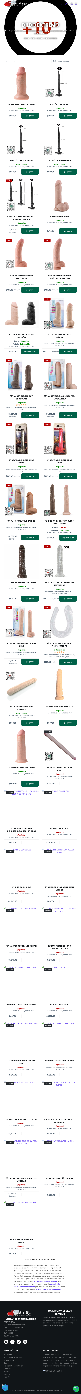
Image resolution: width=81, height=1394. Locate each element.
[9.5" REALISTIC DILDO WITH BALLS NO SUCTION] (59, 1098)
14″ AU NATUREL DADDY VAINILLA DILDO (21, 644)
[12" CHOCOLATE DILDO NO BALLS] (21, 561)
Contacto (7, 1369)
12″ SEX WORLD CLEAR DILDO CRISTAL (21, 461)
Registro (7, 1377)
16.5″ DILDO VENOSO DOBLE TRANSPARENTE (59, 644)
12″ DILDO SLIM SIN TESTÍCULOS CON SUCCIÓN (59, 522)
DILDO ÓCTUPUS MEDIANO (21, 160)
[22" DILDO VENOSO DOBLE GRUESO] (21, 1218)
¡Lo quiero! (68, 784)
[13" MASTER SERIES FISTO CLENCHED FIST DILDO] (59, 924)
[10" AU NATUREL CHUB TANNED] (21, 499)
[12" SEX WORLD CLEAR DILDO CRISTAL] (21, 438)
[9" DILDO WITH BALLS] (59, 195)
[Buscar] (61, 4)
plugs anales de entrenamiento (45, 1281)
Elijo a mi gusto (30, 351)
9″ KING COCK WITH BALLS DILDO (21, 1119)
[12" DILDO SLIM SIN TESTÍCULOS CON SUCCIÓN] (59, 499)
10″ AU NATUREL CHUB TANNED (21, 521)
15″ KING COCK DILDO (59, 1004)
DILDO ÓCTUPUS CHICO (59, 104)
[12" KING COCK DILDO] (21, 865)
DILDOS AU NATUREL (67, 343)
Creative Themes (44, 1390)
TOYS (32, 110)
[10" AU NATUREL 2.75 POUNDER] (59, 1157)
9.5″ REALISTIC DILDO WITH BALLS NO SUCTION (59, 1121)
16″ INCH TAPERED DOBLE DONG (59, 1061)
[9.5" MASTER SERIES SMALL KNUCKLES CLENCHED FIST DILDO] (21, 807)
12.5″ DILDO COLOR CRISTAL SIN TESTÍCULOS (59, 584)
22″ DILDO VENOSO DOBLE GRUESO (21, 1241)
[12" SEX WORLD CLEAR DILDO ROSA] (59, 438)
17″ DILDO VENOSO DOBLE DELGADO (21, 708)
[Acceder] (66, 4)
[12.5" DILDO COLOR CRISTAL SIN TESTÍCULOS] (59, 561)
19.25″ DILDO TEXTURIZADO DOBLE (59, 769)
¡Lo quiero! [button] (30, 116)
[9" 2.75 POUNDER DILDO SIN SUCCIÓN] (21, 313)
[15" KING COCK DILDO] (59, 983)
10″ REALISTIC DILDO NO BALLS (21, 104)
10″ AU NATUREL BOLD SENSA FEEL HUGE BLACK (21, 1179)
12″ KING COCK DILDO (21, 887)
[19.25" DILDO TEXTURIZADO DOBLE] (59, 746)
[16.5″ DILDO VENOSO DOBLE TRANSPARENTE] (59, 622)
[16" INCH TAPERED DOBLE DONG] (59, 1039)
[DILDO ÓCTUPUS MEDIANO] (21, 139)
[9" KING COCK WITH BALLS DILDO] (21, 1098)
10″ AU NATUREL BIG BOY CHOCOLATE (21, 397)
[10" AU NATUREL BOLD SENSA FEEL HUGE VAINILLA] (59, 375)
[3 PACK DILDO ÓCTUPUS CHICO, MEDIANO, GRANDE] (21, 195)
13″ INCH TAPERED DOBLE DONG (21, 1004)
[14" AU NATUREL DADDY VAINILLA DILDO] (21, 622)
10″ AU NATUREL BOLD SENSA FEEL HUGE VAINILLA (59, 397)
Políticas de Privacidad (13, 1357)
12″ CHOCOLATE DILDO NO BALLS (21, 582)
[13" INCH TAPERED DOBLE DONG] (21, 983)
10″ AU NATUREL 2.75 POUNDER (59, 1178)
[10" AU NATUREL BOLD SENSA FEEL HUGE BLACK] (21, 1157)
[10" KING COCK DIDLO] (59, 807)
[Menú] (76, 4)
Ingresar (7, 1374)
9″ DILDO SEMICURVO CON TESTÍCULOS (21, 277)
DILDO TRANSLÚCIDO (24, 469)
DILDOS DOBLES (54, 657)
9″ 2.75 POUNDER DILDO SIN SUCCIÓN (21, 336)
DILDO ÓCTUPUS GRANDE (59, 160)
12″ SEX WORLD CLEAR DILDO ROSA (59, 461)
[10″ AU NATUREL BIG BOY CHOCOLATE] (21, 375)
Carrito (7, 1363)
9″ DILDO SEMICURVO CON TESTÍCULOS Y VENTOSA (60, 277)
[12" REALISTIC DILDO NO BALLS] (21, 746)
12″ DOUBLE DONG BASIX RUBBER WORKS (59, 888)
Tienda (6, 1371)
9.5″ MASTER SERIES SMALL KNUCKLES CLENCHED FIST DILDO (21, 829)
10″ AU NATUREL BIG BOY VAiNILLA (59, 336)
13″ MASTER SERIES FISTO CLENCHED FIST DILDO (59, 947)
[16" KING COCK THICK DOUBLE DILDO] (21, 1039)
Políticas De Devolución (13, 1366)
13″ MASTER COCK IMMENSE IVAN (21, 946)
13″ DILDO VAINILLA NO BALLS (59, 706)
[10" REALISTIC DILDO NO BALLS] (21, 83)
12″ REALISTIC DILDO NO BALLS (21, 767)
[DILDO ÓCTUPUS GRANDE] (59, 139)
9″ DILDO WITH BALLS (59, 216)
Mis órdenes (9, 1360)
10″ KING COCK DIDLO (59, 828)
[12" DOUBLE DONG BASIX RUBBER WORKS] (59, 865)
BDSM (47, 591)
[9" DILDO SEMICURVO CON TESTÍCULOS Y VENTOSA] (59, 254)
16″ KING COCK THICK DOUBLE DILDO (21, 1062)
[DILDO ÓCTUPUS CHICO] (59, 83)
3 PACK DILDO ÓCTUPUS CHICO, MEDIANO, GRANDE (21, 218)
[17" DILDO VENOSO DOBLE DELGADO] (21, 685)
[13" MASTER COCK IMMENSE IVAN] (21, 924)
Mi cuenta (8, 1355)
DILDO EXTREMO (14, 110)
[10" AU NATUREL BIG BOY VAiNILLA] (59, 313)
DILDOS (22, 110)
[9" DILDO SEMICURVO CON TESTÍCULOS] (21, 254)
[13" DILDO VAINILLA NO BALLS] (59, 685)
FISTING (27, 110)
